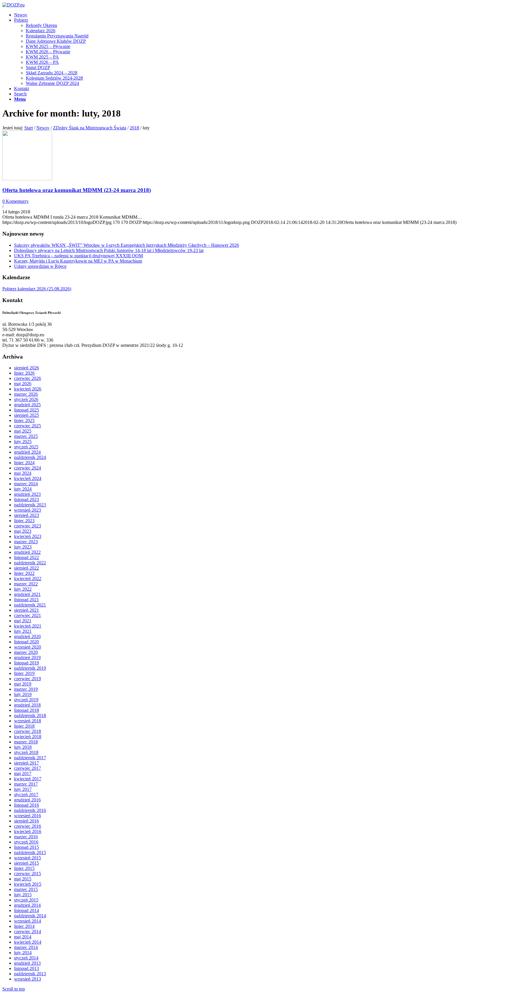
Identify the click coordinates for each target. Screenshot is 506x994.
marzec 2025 (26, 436)
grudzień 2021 (27, 594)
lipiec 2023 (24, 520)
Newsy (42, 127)
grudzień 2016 (27, 799)
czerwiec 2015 (27, 873)
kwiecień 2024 (27, 478)
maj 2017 (22, 773)
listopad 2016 (26, 805)
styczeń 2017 (26, 794)
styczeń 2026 (26, 399)
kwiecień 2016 (27, 831)
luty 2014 (23, 952)
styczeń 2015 (26, 899)
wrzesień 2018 (27, 720)
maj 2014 (22, 936)
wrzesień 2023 (27, 510)
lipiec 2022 (24, 573)
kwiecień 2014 (27, 942)
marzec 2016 (26, 836)
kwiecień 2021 (27, 625)
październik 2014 (30, 915)
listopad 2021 (26, 599)
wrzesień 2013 (27, 978)
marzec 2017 (26, 784)
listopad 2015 (26, 847)
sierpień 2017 (26, 762)
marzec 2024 (26, 483)
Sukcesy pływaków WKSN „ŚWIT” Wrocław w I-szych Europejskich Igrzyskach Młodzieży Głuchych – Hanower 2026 (126, 245)
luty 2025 (23, 441)
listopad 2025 (26, 409)
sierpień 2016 (26, 820)
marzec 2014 (26, 947)
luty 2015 (23, 894)
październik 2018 (30, 715)
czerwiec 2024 (27, 467)
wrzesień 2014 (27, 920)
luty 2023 (23, 546)
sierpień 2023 (26, 515)
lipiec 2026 (24, 373)
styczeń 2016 (26, 841)
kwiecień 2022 (27, 578)
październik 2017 (30, 757)
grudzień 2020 (27, 636)
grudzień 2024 (27, 452)
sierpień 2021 (26, 610)
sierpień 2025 (26, 415)
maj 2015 (22, 878)
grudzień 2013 (27, 963)
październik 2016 (30, 810)
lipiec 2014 (24, 926)
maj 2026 (22, 383)
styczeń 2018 (26, 752)
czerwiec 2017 (27, 768)
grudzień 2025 (27, 404)
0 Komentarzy (15, 201)
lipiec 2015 (24, 868)
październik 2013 (30, 973)
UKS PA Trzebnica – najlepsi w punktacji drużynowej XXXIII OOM (78, 255)
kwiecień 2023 (27, 536)
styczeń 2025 (26, 446)
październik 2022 (30, 562)
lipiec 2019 (24, 673)
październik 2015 (30, 852)
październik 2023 (30, 504)
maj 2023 (22, 531)
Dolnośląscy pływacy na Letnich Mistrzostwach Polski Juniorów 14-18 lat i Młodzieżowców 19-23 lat (109, 250)
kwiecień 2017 (27, 778)
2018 (134, 127)
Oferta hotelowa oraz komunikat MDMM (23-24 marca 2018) (76, 190)
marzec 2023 (26, 541)
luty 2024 (23, 488)
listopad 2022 (26, 557)
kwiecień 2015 (27, 884)
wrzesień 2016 (27, 815)
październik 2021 (30, 604)
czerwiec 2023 (27, 525)
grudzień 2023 (27, 494)
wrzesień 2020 (27, 647)
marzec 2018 (26, 741)
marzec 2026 (26, 394)
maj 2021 (22, 620)
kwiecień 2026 (27, 388)
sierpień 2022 (26, 567)
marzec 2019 (26, 689)
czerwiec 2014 (27, 931)
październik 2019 (30, 668)
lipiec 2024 (24, 462)
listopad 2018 (26, 710)
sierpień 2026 (26, 367)
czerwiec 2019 (27, 678)
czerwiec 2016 (27, 826)
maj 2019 (22, 683)
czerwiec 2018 (27, 731)
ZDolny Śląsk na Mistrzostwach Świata (89, 127)
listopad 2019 (26, 662)
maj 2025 (22, 431)
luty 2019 (23, 694)
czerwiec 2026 (27, 378)
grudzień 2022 (27, 552)
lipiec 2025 (24, 420)
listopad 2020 (26, 641)
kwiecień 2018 (27, 736)
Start (28, 127)
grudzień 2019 (27, 657)
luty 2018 (23, 747)
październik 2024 (30, 457)
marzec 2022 (26, 583)
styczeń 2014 (26, 957)
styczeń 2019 (26, 699)
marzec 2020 (26, 652)
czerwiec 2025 (27, 425)
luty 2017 (23, 789)
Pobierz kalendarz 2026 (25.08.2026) (36, 288)
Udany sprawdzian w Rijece (40, 266)
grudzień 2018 (27, 704)
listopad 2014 (26, 910)
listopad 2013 (26, 968)
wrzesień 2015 (27, 857)
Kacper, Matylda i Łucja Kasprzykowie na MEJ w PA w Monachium (78, 260)
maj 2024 (22, 473)
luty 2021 (23, 631)
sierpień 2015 (26, 863)
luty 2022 (23, 589)
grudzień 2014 (27, 905)
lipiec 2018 (24, 726)
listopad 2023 (26, 499)
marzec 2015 (26, 889)
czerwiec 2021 (27, 615)
